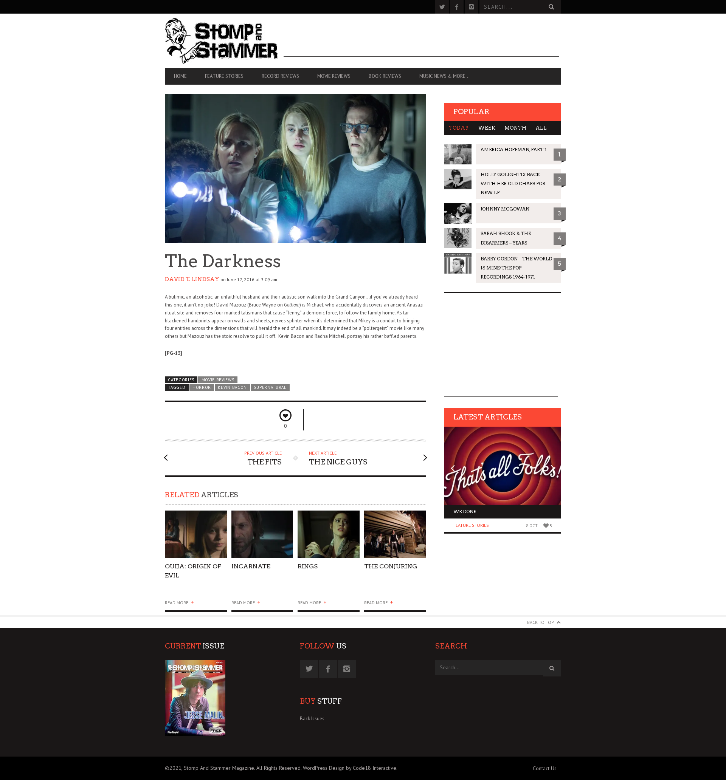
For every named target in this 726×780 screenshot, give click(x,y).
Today (459, 128)
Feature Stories (224, 76)
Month (515, 128)
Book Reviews (385, 76)
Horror (201, 387)
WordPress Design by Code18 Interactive (349, 768)
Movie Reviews (334, 76)
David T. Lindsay (192, 279)
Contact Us (545, 768)
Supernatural (270, 387)
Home (180, 76)
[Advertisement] (421, 40)
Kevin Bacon (232, 387)
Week (486, 128)
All (541, 128)
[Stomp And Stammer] (224, 40)
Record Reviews (280, 76)
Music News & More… (444, 76)
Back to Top (540, 622)
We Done (464, 511)
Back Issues (312, 718)
